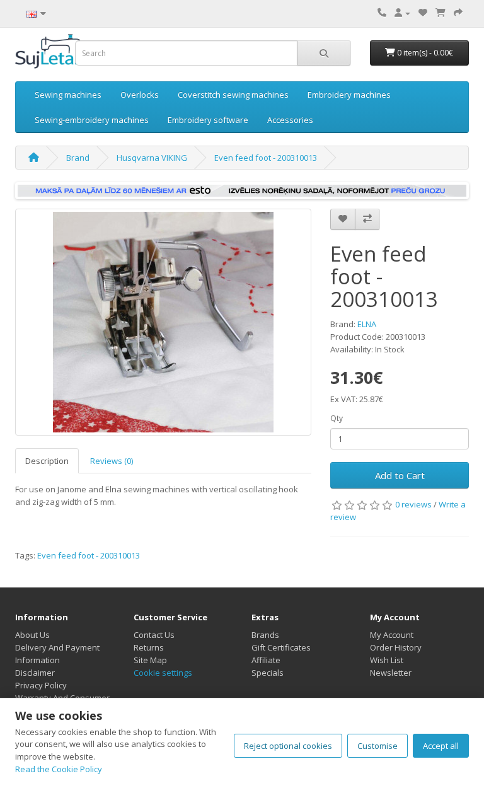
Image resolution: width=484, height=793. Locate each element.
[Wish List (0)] (422, 12)
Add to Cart (400, 475)
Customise (377, 745)
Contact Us (154, 634)
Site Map (150, 660)
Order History (396, 647)
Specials (267, 672)
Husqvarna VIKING (152, 157)
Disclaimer (35, 672)
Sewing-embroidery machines (92, 119)
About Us (32, 634)
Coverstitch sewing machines (233, 94)
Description (47, 460)
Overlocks (139, 94)
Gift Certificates (281, 647)
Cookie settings (163, 672)
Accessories (290, 119)
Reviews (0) (111, 460)
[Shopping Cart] (440, 12)
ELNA (366, 324)
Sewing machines (68, 94)
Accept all (441, 745)
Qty (336, 418)
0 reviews (413, 504)
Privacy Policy (41, 685)
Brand (77, 157)
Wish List (386, 660)
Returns (149, 647)
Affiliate (265, 660)
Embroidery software (208, 119)
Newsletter (391, 672)
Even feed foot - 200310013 (265, 157)
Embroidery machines (349, 94)
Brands (265, 634)
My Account (391, 634)
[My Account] (402, 12)
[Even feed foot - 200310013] (163, 322)
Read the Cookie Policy (58, 769)
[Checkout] (458, 12)
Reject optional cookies (288, 745)
